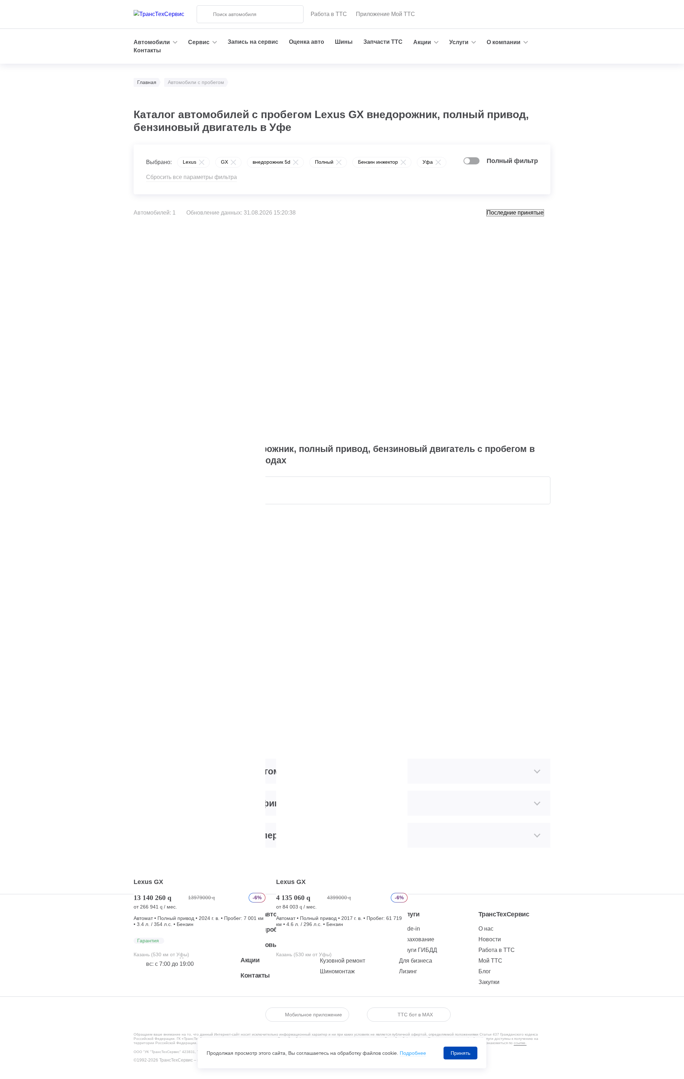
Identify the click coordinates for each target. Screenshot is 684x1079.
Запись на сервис (253, 42)
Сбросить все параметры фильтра (191, 177)
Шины (344, 42)
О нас (485, 929)
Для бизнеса (415, 961)
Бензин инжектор (378, 162)
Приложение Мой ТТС (385, 14)
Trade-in (409, 929)
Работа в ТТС (329, 14)
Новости (489, 939)
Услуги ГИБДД (418, 950)
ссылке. (520, 1043)
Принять (460, 1053)
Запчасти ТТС (383, 42)
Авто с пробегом (266, 929)
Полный (324, 162)
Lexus (189, 162)
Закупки (488, 982)
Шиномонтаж (337, 971)
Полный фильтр (512, 160)
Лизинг (408, 971)
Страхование (416, 939)
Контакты (147, 50)
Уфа (428, 162)
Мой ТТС (490, 961)
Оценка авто (306, 42)
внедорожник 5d (271, 162)
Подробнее (413, 1053)
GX (224, 162)
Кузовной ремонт (342, 961)
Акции (249, 960)
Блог (484, 971)
